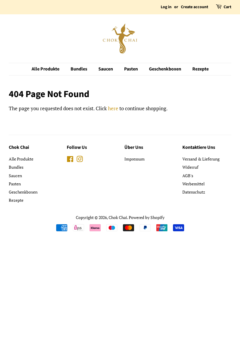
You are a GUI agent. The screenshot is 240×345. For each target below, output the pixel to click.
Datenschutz (193, 192)
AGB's (187, 175)
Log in (166, 7)
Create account (194, 7)
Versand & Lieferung (201, 159)
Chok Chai (118, 217)
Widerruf (190, 167)
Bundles (79, 69)
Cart (227, 7)
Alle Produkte (45, 69)
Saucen (105, 69)
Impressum (134, 159)
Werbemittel (193, 184)
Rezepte (200, 69)
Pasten (131, 69)
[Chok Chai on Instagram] (79, 160)
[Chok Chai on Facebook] (70, 160)
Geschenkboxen (165, 69)
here (113, 108)
